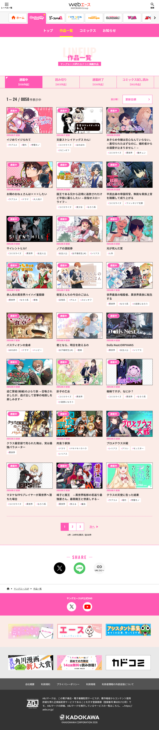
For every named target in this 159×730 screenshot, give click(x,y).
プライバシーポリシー (68, 684)
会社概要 (29, 684)
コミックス (88, 30)
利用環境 (90, 684)
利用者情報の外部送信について (118, 684)
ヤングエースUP (21, 588)
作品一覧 (66, 30)
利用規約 (45, 684)
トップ (48, 30)
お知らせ (109, 30)
